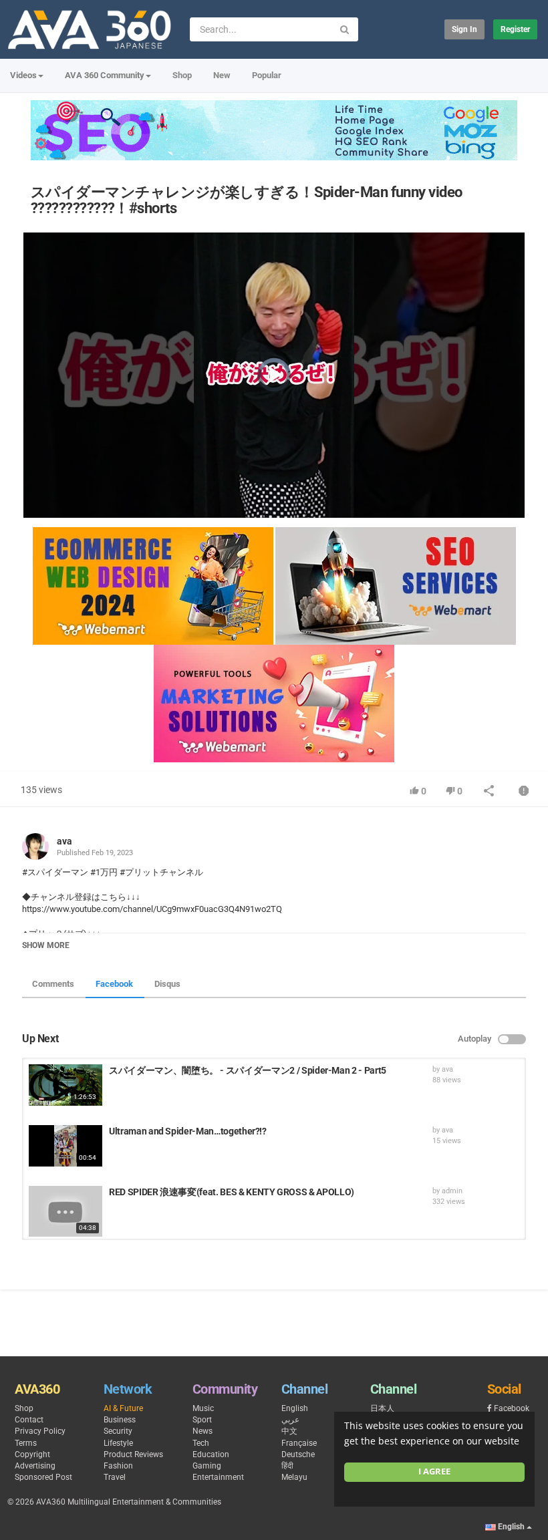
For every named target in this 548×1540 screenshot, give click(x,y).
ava (64, 841)
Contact (29, 1419)
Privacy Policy (40, 1431)
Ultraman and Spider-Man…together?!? (188, 1131)
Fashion (118, 1466)
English (294, 1408)
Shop (182, 75)
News (202, 1431)
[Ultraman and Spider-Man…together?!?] (65, 1146)
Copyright (32, 1454)
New (222, 75)
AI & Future (123, 1408)
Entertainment (218, 1477)
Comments (53, 984)
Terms (26, 1443)
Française (299, 1443)
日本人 (382, 1408)
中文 (289, 1431)
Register (515, 29)
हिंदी (287, 1466)
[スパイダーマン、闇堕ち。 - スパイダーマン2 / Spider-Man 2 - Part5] (65, 1085)
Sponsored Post (43, 1477)
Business (120, 1419)
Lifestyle (118, 1443)
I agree (434, 1471)
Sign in (464, 29)
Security (118, 1431)
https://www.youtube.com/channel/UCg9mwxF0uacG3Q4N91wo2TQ (152, 909)
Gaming (206, 1466)
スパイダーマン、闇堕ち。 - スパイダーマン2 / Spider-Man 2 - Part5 (247, 1070)
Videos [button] (23, 75)
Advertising (35, 1466)
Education (210, 1454)
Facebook (114, 984)
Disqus (167, 984)
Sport (202, 1419)
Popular (266, 75)
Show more (46, 945)
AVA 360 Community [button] (104, 75)
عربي (290, 1419)
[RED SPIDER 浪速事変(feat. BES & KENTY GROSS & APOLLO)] (65, 1211)
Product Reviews (133, 1454)
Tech (200, 1443)
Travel (115, 1477)
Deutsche (298, 1454)
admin (452, 1191)
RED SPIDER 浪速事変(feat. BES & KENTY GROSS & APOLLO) (231, 1192)
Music (203, 1408)
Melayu (294, 1477)
